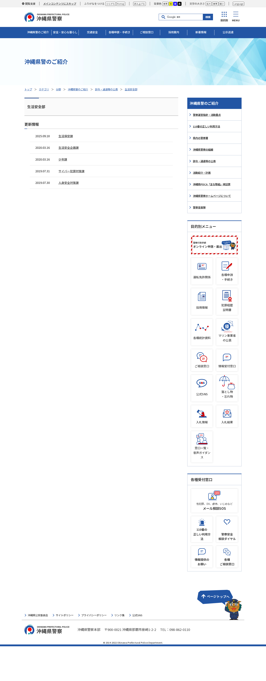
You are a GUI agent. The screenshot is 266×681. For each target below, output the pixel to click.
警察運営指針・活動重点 (207, 115)
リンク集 (119, 615)
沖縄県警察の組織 (203, 149)
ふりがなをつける (94, 3)
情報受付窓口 (227, 366)
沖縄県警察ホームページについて (212, 196)
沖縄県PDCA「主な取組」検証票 (211, 184)
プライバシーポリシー (94, 615)
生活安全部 (131, 89)
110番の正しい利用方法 (206, 126)
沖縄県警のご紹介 (78, 89)
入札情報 (202, 422)
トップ (28, 89)
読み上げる (139, 3)
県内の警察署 (200, 138)
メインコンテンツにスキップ (59, 3)
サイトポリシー (64, 615)
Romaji (120, 3)
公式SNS (202, 394)
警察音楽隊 (199, 207)
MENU (236, 20)
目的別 (224, 20)
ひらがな (110, 3)
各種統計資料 (202, 338)
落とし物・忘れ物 (227, 394)
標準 (165, 3)
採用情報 (202, 307)
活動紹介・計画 (202, 172)
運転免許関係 (202, 277)
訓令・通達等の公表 (106, 89)
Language (238, 3)
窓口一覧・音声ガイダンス (201, 452)
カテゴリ (44, 89)
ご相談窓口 (202, 366)
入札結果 (227, 422)
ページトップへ (219, 602)
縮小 (221, 3)
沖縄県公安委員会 (38, 615)
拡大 (208, 3)
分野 (58, 89)
